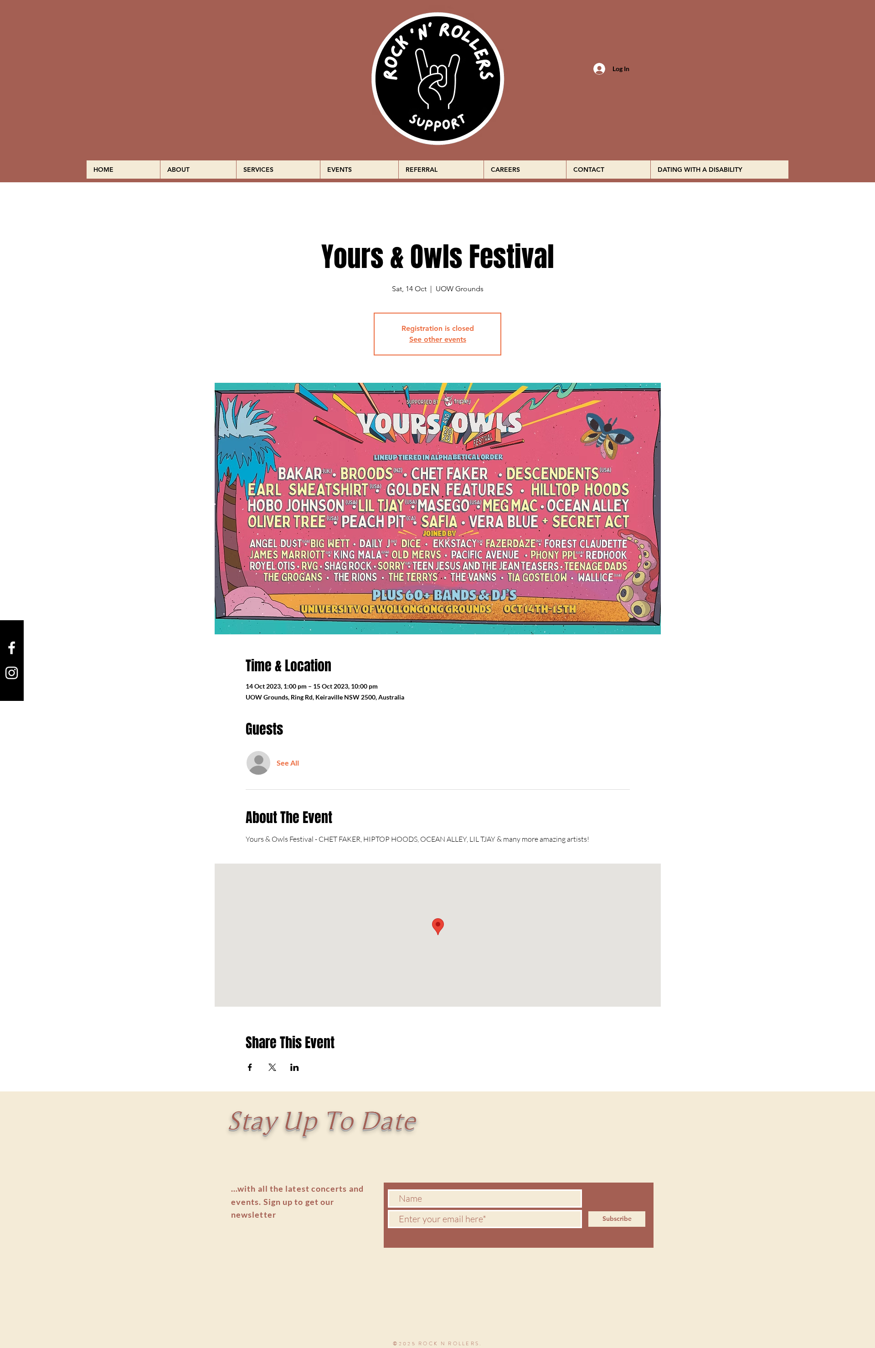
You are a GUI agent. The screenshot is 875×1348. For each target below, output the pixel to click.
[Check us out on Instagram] (11, 672)
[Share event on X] (272, 1067)
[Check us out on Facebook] (11, 647)
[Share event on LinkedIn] (294, 1067)
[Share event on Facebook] (250, 1067)
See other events (437, 339)
